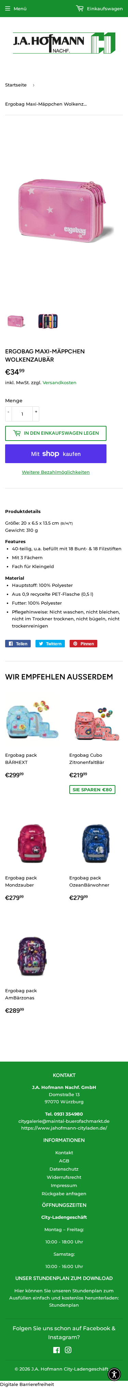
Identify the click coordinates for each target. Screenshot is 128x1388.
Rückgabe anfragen (64, 1193)
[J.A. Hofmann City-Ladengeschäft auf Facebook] (56, 1351)
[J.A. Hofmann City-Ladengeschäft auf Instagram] (68, 1351)
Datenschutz (64, 1169)
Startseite (16, 84)
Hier (19, 1290)
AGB (64, 1160)
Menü (20, 8)
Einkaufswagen (104, 8)
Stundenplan (64, 1305)
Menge (14, 400)
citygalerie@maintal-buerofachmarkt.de (64, 1121)
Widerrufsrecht (64, 1177)
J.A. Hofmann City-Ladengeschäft (69, 1369)
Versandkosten (59, 382)
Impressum (64, 1185)
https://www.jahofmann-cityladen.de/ (64, 1128)
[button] (114, 1374)
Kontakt (64, 1152)
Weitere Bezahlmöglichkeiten (56, 472)
